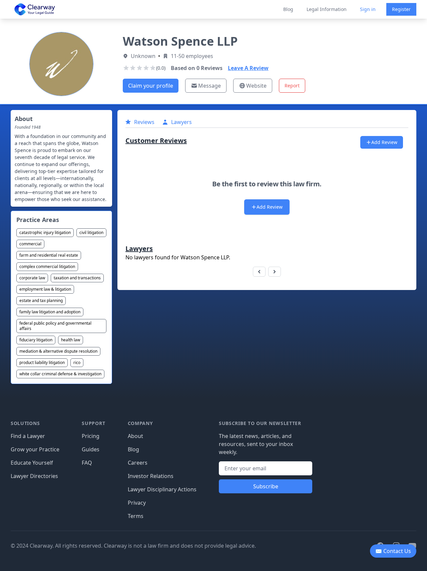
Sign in (368, 9)
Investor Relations (150, 476)
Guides (90, 449)
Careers (137, 462)
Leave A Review (248, 68)
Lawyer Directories (34, 476)
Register (401, 9)
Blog (288, 9)
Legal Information (327, 9)
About (135, 436)
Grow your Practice (35, 449)
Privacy (137, 502)
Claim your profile (150, 85)
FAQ (87, 462)
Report (292, 85)
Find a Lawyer (28, 436)
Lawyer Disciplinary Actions (162, 489)
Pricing (90, 436)
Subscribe (265, 486)
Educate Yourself (32, 462)
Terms (135, 516)
